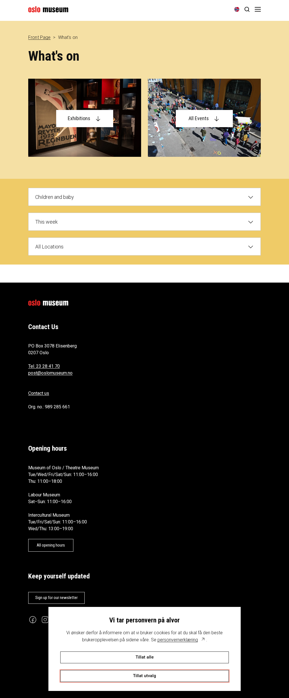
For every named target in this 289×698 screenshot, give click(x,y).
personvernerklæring (177, 639)
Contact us (38, 393)
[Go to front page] (48, 9)
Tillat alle (144, 657)
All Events (199, 118)
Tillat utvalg (144, 675)
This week (46, 222)
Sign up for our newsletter (56, 597)
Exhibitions (79, 118)
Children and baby (54, 197)
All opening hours (51, 545)
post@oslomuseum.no (50, 373)
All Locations (49, 247)
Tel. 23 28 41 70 (44, 366)
